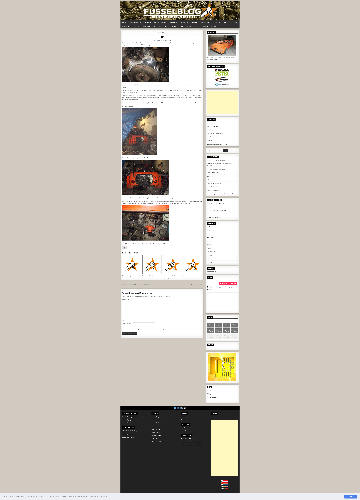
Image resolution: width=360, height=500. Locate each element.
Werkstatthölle (157, 26)
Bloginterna (194, 22)
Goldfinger (210, 237)
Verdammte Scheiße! (148, 276)
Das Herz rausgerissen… (129, 276)
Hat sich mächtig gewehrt (214, 190)
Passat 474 (210, 255)
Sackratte (209, 259)
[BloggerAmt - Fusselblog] (224, 483)
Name (124, 320)
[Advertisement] (222, 102)
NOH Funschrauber (157, 435)
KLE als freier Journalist (128, 437)
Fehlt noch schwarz (188, 276)
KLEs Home (213, 26)
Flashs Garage (156, 429)
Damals (209, 22)
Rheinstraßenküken (127, 423)
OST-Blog (154, 438)
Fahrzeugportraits (135, 22)
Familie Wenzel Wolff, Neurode (190, 439)
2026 (222, 321)
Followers (229, 287)
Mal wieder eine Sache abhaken (216, 169)
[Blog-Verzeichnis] (224, 481)
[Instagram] (181, 408)
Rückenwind (173, 26)
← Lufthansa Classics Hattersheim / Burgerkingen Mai (136, 285)
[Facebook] (178, 408)
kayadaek (184, 428)
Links (235, 22)
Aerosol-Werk (155, 420)
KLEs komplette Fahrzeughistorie (216, 133)
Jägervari (209, 244)
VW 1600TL (181, 26)
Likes (209, 289)
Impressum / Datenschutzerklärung (217, 144)
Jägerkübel (162, 33)
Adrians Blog (155, 417)
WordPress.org (211, 401)
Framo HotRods (227, 22)
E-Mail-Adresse (127, 323)
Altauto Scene (147, 22)
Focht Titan (217, 22)
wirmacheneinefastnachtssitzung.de (191, 442)
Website (124, 327)
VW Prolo (196, 26)
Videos (210, 287)
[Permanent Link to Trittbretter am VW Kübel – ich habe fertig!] (172, 264)
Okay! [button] (351, 496)
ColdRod (202, 22)
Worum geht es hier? (212, 126)
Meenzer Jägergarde (128, 420)
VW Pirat (189, 26)
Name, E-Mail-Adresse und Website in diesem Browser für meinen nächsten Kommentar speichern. (152, 330)
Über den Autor (211, 130)
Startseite (125, 22)
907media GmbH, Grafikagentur (131, 431)
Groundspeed (156, 432)
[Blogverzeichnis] (224, 485)
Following (219, 287)
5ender (209, 227)
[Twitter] (175, 408)
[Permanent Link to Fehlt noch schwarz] (192, 264)
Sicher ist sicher (211, 180)
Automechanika (173, 22)
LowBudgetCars (126, 26)
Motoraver (184, 417)
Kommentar (126, 299)
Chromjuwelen (185, 420)
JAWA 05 (209, 248)
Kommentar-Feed (212, 397)
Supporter (210, 140)
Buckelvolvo (210, 230)
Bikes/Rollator (184, 22)
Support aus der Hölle (213, 172)
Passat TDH (136, 26)
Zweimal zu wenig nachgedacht (216, 160)
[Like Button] (124, 247)
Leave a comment (167, 40)
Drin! (162, 37)
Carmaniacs (205, 26)
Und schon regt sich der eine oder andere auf (220, 194)
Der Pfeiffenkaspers (157, 423)
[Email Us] (184, 408)
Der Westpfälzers (157, 426)
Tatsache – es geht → (197, 285)
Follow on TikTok (229, 283)
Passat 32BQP (211, 251)
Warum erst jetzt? (212, 176)
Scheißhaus (210, 262)
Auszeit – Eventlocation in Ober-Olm (191, 445)
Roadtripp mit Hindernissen (214, 183)
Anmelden (210, 390)
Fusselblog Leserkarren (213, 137)
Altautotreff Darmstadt (160, 22)
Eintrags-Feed (210, 394)
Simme (165, 26)
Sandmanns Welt (156, 441)
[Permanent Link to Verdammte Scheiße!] (152, 264)
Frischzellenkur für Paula (214, 187)
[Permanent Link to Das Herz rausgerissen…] (131, 264)
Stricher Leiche (146, 26)
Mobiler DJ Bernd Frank (128, 434)
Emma (208, 234)
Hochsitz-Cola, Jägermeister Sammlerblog (133, 417)
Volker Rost (184, 431)
